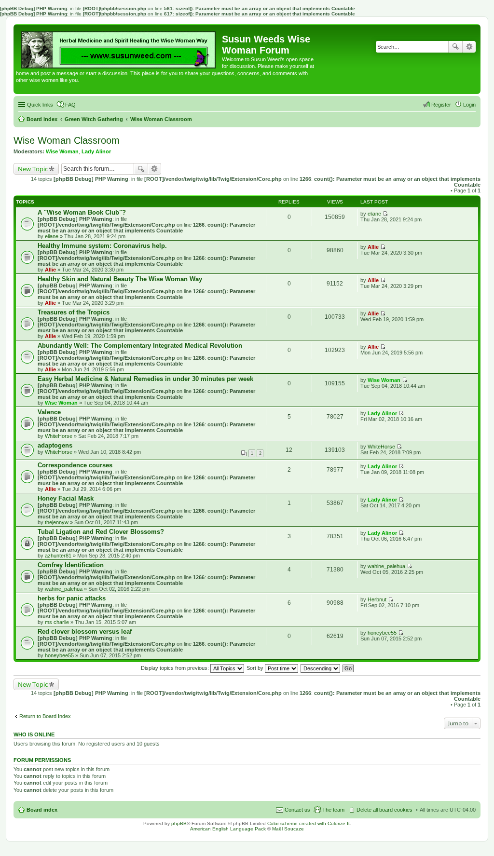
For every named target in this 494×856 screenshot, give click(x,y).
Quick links (40, 105)
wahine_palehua (63, 589)
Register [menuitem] (441, 105)
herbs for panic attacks (72, 598)
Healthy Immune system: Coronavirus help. (102, 245)
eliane (51, 236)
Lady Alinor (96, 151)
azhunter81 (58, 555)
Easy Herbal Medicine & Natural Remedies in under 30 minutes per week (145, 378)
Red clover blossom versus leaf (85, 631)
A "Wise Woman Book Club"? (82, 212)
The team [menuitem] (333, 810)
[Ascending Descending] (321, 668)
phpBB (179, 823)
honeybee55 (59, 655)
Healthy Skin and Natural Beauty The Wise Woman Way (120, 279)
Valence (49, 412)
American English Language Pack (228, 828)
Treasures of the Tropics (74, 312)
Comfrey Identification (71, 565)
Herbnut (377, 599)
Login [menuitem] (469, 105)
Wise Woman (62, 151)
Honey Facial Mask (66, 498)
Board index (42, 810)
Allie (50, 269)
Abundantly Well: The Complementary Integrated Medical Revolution (140, 345)
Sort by (256, 668)
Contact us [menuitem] (297, 810)
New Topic (33, 168)
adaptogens (55, 445)
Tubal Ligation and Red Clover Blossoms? (101, 531)
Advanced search (469, 47)
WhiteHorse (58, 436)
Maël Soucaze (288, 828)
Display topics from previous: (175, 668)
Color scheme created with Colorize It (308, 823)
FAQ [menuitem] (70, 105)
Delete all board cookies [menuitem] (384, 810)
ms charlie (57, 622)
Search (455, 47)
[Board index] (119, 47)
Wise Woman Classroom (67, 140)
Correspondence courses (75, 465)
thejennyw (57, 522)
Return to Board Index (45, 716)
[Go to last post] (385, 214)
